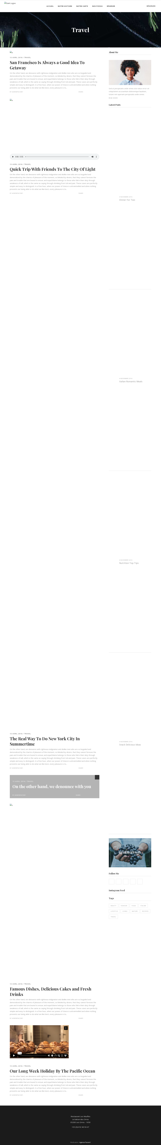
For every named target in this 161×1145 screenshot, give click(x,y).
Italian (143, 906)
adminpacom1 (17, 92)
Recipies (145, 911)
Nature (135, 911)
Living (124, 911)
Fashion (124, 906)
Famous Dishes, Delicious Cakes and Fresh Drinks (50, 991)
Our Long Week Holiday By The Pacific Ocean (52, 1071)
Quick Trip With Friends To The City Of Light (52, 169)
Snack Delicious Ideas (130, 744)
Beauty (113, 906)
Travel (27, 57)
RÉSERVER (151, 6)
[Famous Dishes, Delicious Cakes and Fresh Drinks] (54, 805)
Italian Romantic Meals (130, 381)
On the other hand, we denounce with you (51, 786)
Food (134, 906)
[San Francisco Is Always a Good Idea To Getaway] (11, 52)
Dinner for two (127, 199)
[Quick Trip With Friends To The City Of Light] (54, 130)
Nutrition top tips (129, 563)
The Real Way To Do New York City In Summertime (45, 741)
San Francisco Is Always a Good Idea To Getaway (47, 65)
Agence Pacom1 (85, 1142)
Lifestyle (114, 911)
